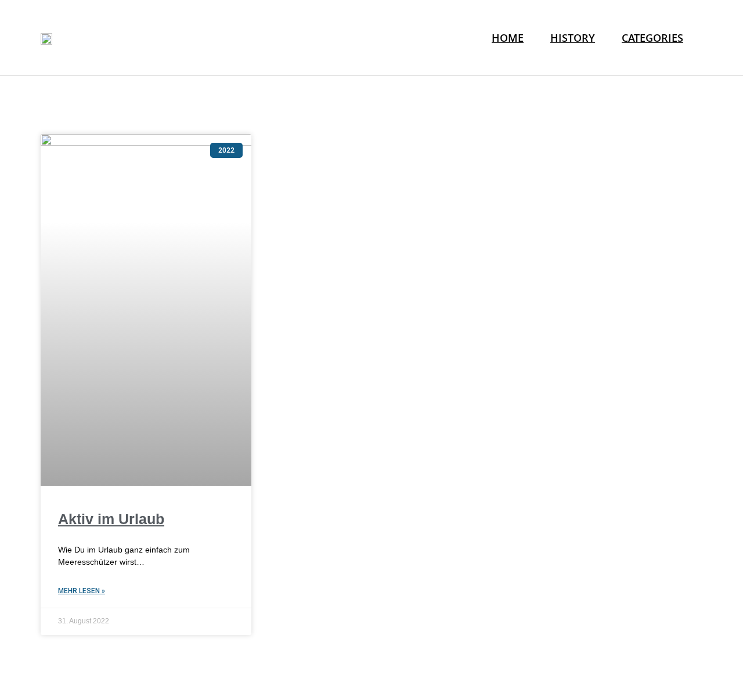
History (572, 37)
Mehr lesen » (81, 591)
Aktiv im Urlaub (111, 519)
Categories (652, 37)
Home (508, 37)
